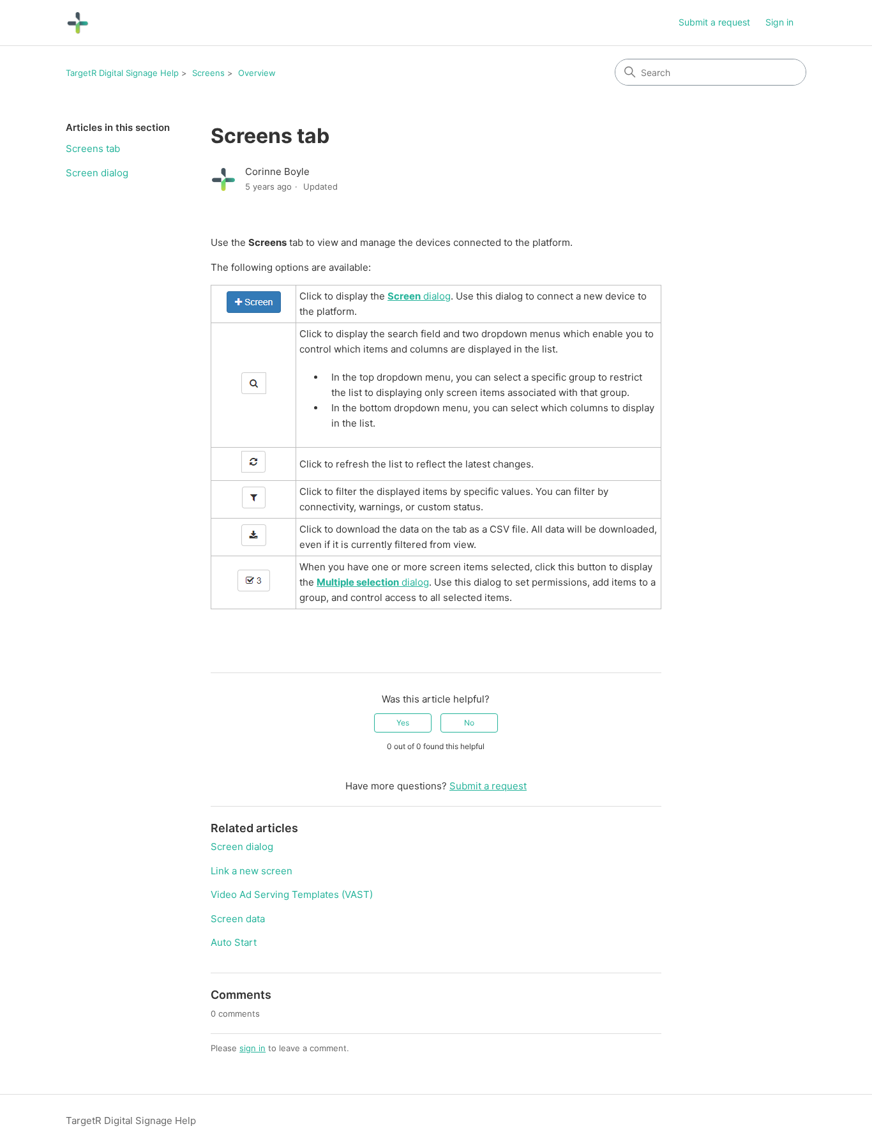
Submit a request (714, 22)
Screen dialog (97, 173)
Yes (402, 722)
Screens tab (93, 148)
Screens (208, 73)
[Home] (77, 22)
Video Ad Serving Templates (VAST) (292, 894)
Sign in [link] (779, 22)
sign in (252, 1048)
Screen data (238, 919)
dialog (419, 296)
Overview (257, 73)
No (469, 722)
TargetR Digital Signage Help (122, 73)
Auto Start (234, 942)
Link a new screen (251, 871)
